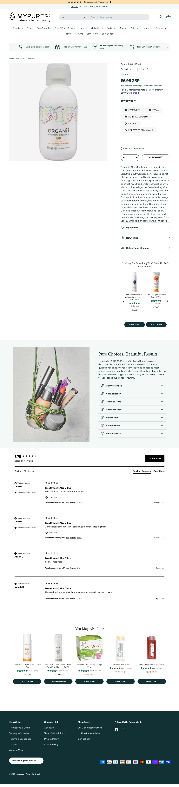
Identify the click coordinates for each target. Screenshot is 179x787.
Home (146, 28)
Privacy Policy (51, 738)
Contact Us (15, 744)
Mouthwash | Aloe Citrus (25, 59)
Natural (132, 123)
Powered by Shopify (33, 774)
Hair (82, 28)
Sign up (74, 6)
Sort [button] (17, 471)
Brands (16, 28)
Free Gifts (60, 28)
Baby (133, 28)
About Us (49, 727)
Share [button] (79, 502)
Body (109, 28)
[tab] (142, 471)
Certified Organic (138, 117)
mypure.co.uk (20, 774)
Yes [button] (67, 502)
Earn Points (92, 33)
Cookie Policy (51, 744)
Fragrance (161, 28)
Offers (30, 28)
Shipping (137, 85)
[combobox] (104, 17)
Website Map (16, 750)
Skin (70, 28)
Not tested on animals (140, 130)
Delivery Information (19, 733)
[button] (145, 101)
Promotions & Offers (19, 727)
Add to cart (155, 157)
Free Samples (44, 28)
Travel (68, 33)
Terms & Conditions (54, 733)
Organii (124, 64)
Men (121, 28)
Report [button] (73, 502)
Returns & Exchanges (20, 738)
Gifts (80, 33)
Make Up (95, 28)
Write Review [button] (154, 458)
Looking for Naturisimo (89, 733)
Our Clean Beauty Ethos (89, 727)
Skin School (108, 33)
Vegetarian (134, 110)
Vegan (155, 110)
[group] (29, 456)
